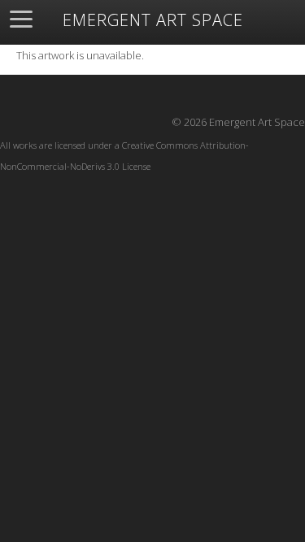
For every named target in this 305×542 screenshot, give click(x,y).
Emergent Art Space (153, 20)
